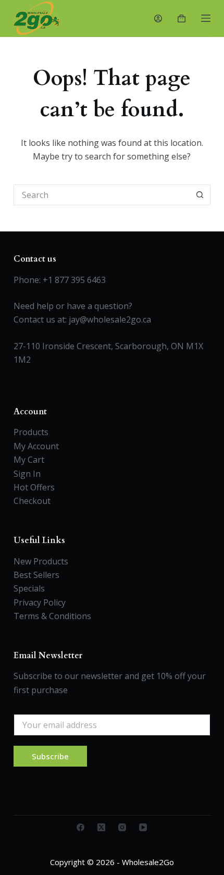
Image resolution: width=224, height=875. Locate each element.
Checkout (32, 501)
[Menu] (205, 18)
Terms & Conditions (52, 616)
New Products (41, 561)
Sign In (27, 473)
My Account (36, 446)
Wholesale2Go (148, 862)
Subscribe (50, 756)
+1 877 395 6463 (74, 280)
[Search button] (200, 194)
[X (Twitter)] (101, 827)
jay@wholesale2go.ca (110, 319)
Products (31, 432)
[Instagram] (122, 827)
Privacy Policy (40, 602)
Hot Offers (34, 487)
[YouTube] (143, 827)
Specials (29, 588)
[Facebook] (80, 827)
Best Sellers (36, 575)
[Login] (158, 18)
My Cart (29, 459)
